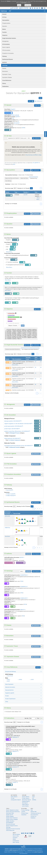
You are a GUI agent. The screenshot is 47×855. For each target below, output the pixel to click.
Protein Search (25, 798)
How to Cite (16, 836)
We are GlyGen (16, 834)
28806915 (14, 751)
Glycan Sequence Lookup (12, 810)
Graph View (37, 105)
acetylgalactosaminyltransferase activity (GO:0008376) (18, 445)
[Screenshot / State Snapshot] (41, 145)
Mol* (14, 164)
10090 (23, 127)
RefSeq (15, 244)
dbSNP (8, 362)
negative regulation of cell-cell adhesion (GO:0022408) (17, 423)
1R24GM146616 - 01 (23, 850)
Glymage (8, 827)
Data (33, 796)
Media (14, 839)
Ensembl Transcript (9, 562)
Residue (26, 192)
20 (14, 188)
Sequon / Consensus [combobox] (13, 325)
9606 (23, 615)
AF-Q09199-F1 (36, 162)
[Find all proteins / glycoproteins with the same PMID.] (18, 737)
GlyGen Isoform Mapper (12, 819)
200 (14, 722)
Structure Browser (10, 824)
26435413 (14, 767)
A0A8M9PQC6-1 (24, 575)
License (23, 811)
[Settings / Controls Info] (41, 151)
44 (35, 373)
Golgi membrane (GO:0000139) (11, 438)
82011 (8, 681)
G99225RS (7, 516)
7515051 (14, 782)
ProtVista (28, 170)
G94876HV (7, 536)
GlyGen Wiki (33, 811)
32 (35, 367)
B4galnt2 (13, 109)
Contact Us (33, 816)
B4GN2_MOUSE (15, 115)
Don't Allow (27, 5)
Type (16, 192)
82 (35, 384)
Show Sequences (36, 553)
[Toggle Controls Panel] (41, 147)
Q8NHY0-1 (23, 609)
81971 (32, 679)
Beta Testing (16, 842)
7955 (22, 581)
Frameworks (16, 840)
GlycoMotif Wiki (10, 813)
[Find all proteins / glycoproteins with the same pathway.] (12, 490)
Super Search (25, 804)
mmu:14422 (9, 490)
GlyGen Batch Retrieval (11, 817)
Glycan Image (16, 513)
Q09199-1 (18, 116)
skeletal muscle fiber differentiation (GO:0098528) (16, 431)
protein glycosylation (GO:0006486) (13, 426)
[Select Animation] (6, 143)
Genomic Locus (28, 358)
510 (13, 118)
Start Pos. (36, 358)
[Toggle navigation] (44, 11)
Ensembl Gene (8, 112)
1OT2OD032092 (23, 853)
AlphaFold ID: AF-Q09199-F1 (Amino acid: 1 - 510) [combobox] (19, 138)
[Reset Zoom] (41, 143)
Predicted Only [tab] (33, 178)
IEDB (8, 739)
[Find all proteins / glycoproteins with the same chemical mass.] (18, 121)
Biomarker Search (26, 799)
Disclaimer (23, 814)
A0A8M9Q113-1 (24, 586)
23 (35, 361)
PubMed (14, 283)
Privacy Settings (25, 810)
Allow (19, 5)
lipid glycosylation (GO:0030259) (12, 421)
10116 (25, 604)
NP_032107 (16, 123)
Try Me (12, 798)
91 (35, 390)
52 (35, 378)
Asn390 (25, 194)
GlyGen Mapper (10, 816)
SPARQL (34, 799)
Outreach (15, 837)
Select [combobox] (21, 571)
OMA (12, 606)
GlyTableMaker (9, 822)
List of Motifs (25, 806)
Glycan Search (25, 796)
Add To (30, 101)
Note (36, 192)
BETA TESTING (24, 8)
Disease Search (26, 801)
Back (40, 98)
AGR (6, 583)
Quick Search (14, 796)
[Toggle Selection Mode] (41, 153)
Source (7, 192)
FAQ (32, 810)
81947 (8, 679)
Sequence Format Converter (13, 828)
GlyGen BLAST (9, 814)
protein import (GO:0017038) (11, 428)
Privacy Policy (24, 813)
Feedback (33, 817)
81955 (20, 679)
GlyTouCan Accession (7, 512)
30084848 (14, 737)
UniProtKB (7, 129)
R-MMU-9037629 (10, 495)
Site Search (25, 803)
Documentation (34, 814)
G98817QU (7, 527)
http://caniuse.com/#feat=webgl (33, 155)
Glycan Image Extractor (12, 825)
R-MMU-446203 (10, 493)
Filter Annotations (16, 359)
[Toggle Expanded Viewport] (41, 149)
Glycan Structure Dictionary (13, 811)
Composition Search (16, 799)
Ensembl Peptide (20, 562)
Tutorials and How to (36, 813)
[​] (15, 323)
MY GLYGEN (15, 8)
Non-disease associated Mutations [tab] (30, 349)
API (33, 798)
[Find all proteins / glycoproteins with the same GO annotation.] (31, 423)
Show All (38, 667)
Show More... (38, 198)
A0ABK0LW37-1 (24, 598)
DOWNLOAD (39, 101)
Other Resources (10, 830)
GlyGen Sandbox (10, 821)
